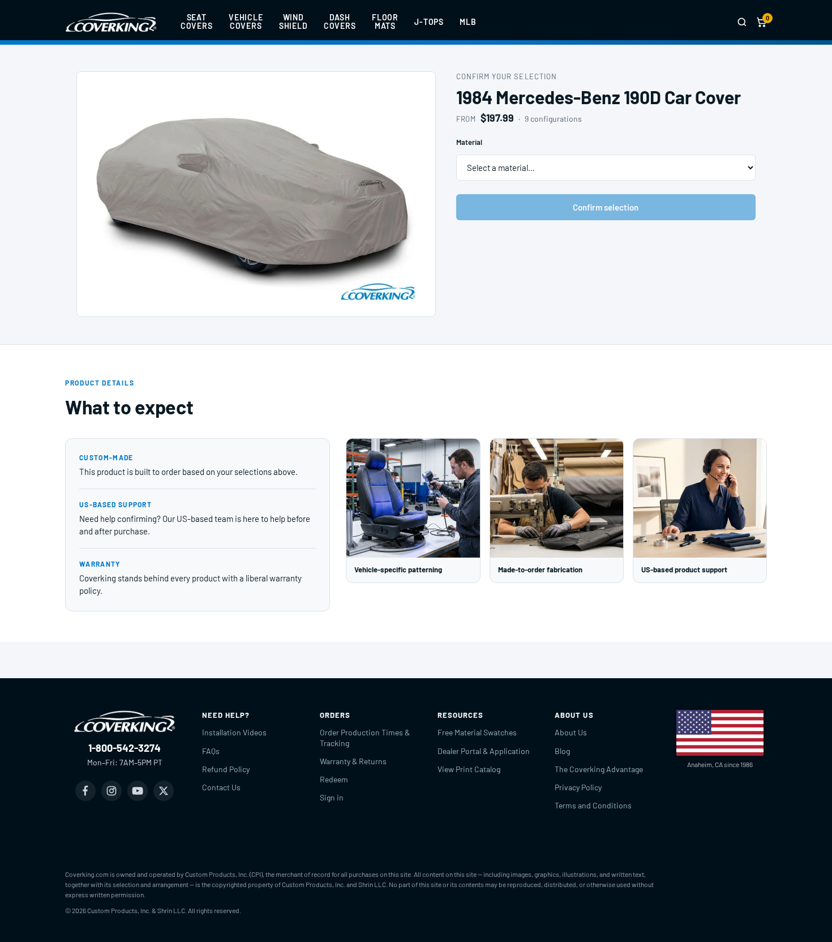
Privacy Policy (578, 787)
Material (469, 142)
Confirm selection (605, 207)
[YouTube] (137, 791)
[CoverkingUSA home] (111, 22)
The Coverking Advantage (599, 769)
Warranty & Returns (353, 761)
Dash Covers (340, 21)
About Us (571, 732)
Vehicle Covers (246, 21)
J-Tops (429, 22)
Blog (562, 751)
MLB (468, 22)
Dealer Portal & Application (484, 751)
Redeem (334, 779)
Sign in (332, 797)
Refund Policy (226, 769)
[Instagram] (111, 791)
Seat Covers (197, 21)
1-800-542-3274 (124, 748)
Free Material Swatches (477, 732)
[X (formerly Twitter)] (163, 791)
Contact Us (221, 787)
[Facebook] (85, 791)
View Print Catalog (469, 769)
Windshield (293, 21)
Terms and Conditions (593, 805)
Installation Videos (234, 732)
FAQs (211, 751)
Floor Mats (385, 21)
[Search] (742, 22)
